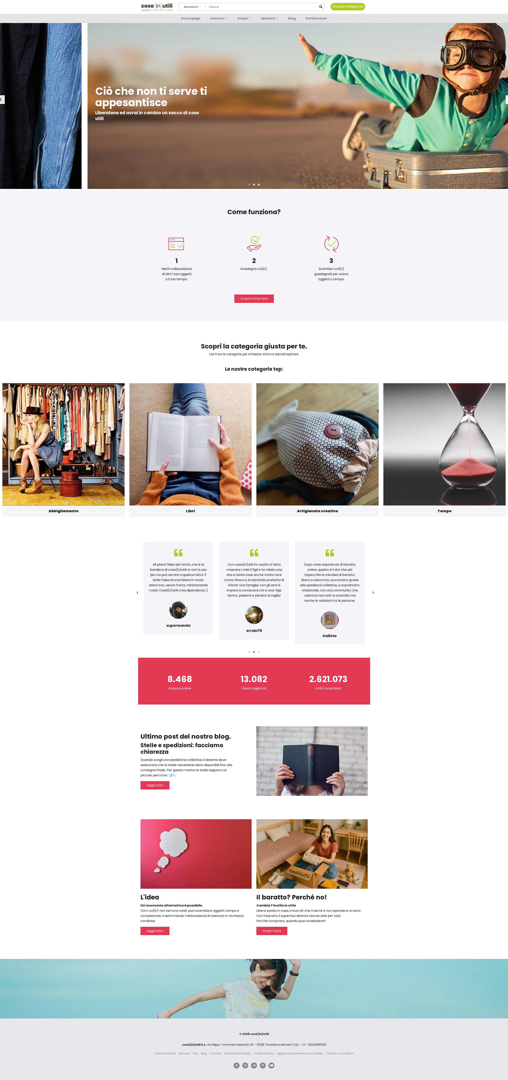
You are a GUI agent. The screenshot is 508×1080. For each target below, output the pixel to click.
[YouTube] (271, 1065)
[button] (249, 185)
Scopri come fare (254, 298)
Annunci (217, 18)
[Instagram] (245, 1065)
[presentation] (137, 592)
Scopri (243, 18)
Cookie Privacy (264, 1053)
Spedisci (268, 18)
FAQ (195, 1053)
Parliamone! (316, 18)
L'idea (149, 897)
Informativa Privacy (237, 1053)
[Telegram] (254, 1065)
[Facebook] (237, 1065)
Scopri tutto (272, 931)
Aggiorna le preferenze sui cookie (300, 1053)
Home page (190, 18)
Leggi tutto (155, 785)
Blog (292, 18)
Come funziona (165, 1053)
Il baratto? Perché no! (291, 897)
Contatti (215, 1053)
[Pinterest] (263, 1065)
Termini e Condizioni (340, 1053)
